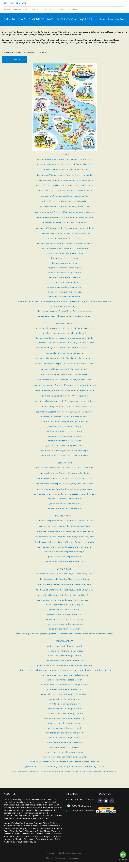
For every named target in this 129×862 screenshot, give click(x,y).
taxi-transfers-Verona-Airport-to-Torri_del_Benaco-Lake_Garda (64, 159)
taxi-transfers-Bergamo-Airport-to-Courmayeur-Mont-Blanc (64, 380)
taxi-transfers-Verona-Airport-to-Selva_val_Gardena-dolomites (64, 190)
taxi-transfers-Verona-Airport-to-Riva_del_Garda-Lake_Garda (64, 175)
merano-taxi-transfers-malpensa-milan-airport (64, 552)
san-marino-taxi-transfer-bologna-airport (64, 713)
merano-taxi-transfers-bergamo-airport (64, 436)
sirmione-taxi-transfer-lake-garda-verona (64, 253)
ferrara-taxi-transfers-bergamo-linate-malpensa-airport (64, 450)
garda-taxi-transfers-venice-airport (64, 503)
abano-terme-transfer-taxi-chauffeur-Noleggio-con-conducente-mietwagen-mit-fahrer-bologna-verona (64, 301)
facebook (100, 800)
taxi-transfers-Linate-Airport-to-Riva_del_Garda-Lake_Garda (64, 584)
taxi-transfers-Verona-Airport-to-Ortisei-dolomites (64, 223)
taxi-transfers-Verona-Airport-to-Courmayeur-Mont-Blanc (64, 207)
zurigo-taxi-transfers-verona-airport (64, 629)
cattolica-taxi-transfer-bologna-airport (64, 646)
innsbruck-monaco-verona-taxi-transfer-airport (64, 624)
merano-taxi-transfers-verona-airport (64, 277)
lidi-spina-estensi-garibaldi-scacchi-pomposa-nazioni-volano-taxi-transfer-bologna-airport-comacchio (64, 670)
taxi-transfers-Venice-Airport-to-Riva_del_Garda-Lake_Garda (64, 478)
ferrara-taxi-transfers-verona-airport (64, 297)
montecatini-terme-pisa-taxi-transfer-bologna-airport (64, 694)
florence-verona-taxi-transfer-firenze (64, 292)
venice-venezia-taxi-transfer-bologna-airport (64, 718)
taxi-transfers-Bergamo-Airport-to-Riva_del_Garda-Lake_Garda (64, 338)
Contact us (60, 858)
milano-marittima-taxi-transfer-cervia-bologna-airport (64, 685)
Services (35, 9)
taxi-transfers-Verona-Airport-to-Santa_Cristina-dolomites (64, 233)
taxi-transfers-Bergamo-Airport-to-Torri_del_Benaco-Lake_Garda (64, 347)
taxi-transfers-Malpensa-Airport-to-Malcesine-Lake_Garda (64, 526)
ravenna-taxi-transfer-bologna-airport (64, 699)
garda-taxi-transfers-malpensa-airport (64, 556)
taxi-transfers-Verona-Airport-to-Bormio (64, 238)
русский (72, 9)
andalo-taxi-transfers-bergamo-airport (64, 431)
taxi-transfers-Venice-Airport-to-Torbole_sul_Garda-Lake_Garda (64, 484)
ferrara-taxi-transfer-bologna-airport (64, 656)
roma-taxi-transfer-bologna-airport (64, 747)
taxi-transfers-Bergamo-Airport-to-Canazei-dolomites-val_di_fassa (64, 364)
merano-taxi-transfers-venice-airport (64, 499)
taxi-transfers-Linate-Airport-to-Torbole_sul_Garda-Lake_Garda (64, 590)
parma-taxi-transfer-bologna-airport (64, 723)
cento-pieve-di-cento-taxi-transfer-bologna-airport (64, 757)
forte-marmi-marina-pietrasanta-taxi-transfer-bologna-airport (64, 665)
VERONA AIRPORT (64, 155)
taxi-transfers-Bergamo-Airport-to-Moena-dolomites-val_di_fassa (64, 390)
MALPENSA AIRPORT (64, 516)
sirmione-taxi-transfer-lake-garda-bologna (64, 619)
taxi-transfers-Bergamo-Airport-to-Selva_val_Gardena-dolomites (64, 412)
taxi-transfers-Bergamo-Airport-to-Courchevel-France (64, 417)
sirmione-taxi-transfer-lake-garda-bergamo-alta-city (64, 421)
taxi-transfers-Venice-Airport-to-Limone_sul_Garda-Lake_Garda (64, 467)
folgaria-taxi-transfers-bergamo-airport (64, 426)
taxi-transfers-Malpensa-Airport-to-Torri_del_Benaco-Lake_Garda (64, 542)
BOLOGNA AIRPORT (64, 641)
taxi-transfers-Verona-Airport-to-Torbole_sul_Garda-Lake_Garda (64, 180)
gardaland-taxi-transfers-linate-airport (64, 614)
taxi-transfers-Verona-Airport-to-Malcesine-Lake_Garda (64, 170)
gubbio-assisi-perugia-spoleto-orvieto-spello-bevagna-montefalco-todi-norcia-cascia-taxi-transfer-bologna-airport (64, 771)
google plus (111, 800)
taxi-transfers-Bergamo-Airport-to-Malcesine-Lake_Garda (64, 333)
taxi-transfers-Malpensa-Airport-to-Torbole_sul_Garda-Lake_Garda (64, 537)
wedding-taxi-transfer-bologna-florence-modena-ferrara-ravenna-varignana (64, 762)
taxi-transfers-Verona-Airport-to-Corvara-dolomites (64, 201)
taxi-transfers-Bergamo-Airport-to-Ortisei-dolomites (64, 396)
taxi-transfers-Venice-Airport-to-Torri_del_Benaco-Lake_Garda (64, 489)
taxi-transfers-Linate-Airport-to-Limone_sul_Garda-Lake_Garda (64, 574)
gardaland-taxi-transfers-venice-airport (64, 508)
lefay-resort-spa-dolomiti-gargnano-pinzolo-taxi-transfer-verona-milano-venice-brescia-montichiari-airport (64, 634)
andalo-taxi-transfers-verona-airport (64, 273)
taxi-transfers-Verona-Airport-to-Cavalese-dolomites (64, 196)
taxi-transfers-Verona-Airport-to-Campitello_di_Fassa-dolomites (64, 244)
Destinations (20, 9)
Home (7, 9)
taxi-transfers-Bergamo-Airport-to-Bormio (64, 353)
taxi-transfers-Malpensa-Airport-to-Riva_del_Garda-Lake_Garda (64, 531)
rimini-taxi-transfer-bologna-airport (64, 704)
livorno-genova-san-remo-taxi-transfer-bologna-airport (64, 675)
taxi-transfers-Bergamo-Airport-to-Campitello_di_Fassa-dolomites (64, 358)
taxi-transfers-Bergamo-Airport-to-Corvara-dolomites (64, 374)
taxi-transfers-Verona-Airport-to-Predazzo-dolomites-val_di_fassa (64, 228)
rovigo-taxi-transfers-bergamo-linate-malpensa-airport (64, 455)
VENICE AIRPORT (64, 463)
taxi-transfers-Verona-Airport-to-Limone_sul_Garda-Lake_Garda (64, 164)
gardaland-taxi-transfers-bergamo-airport (64, 445)
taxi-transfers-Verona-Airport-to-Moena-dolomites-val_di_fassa (64, 217)
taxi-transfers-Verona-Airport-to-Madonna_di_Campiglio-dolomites (64, 212)
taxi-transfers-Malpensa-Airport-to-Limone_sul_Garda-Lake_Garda (64, 520)
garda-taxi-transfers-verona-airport (64, 282)
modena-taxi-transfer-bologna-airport (64, 689)
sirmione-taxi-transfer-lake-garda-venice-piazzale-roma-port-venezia (64, 494)
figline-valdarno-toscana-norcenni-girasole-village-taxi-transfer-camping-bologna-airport (64, 766)
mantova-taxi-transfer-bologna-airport (64, 742)
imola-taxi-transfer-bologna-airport (64, 738)
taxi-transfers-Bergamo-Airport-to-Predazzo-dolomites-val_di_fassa (64, 401)
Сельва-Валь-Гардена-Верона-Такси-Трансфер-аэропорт (64, 316)
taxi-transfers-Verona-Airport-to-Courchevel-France (64, 248)
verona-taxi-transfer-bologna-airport (64, 728)
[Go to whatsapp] (123, 854)
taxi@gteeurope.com (83, 810)
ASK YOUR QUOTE (14, 59)
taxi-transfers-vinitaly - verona (64, 258)
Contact (60, 9)
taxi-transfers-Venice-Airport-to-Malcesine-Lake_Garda (64, 473)
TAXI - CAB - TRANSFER (15, 3)
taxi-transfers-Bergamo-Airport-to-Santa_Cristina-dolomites (64, 406)
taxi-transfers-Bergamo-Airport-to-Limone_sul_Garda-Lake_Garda (64, 328)
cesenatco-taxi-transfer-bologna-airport (64, 651)
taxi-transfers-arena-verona (64, 263)
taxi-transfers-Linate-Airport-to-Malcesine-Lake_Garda (64, 579)
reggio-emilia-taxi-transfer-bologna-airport (64, 752)
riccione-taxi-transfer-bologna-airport (64, 709)
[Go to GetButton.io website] (123, 859)
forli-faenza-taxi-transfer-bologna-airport (64, 733)
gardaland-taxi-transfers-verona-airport (64, 287)
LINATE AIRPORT (64, 569)
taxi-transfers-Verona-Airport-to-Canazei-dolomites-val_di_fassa (64, 185)
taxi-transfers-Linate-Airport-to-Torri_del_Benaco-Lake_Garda (64, 595)
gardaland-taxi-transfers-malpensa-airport (64, 561)
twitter (105, 800)
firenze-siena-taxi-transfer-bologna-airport (64, 660)
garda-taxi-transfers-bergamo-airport (64, 441)
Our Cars (48, 9)
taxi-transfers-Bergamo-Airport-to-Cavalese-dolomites (64, 369)
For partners (74, 858)
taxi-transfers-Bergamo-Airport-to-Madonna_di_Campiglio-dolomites (64, 385)
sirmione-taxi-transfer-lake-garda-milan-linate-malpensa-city (64, 547)
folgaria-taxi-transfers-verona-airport (64, 268)
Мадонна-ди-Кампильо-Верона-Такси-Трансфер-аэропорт (64, 311)
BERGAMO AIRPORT (64, 323)
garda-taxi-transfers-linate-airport (64, 609)
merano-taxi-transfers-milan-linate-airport (64, 605)
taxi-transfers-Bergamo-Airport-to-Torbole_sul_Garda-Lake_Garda (64, 343)
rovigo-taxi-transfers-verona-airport (64, 306)
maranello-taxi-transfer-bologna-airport (64, 680)
